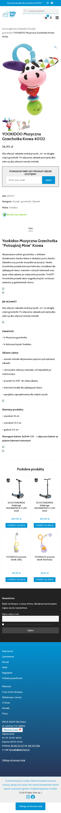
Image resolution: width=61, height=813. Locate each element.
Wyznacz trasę (11, 730)
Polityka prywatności (12, 678)
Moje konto (7, 651)
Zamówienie (8, 656)
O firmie (6, 702)
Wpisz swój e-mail (10, 614)
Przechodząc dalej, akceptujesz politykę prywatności (29, 624)
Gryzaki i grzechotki (21, 201)
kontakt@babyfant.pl (19, 749)
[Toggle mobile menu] (57, 18)
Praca (5, 713)
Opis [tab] (30, 228)
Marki (4, 667)
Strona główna (9, 28)
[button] (55, 47)
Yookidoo (13, 207)
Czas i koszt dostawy (12, 692)
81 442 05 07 (17, 745)
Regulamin (7, 672)
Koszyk (5, 662)
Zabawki (22, 28)
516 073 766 (34, 745)
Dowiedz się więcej (16, 525)
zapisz (49, 180)
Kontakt (6, 708)
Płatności (6, 686)
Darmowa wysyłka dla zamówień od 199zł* (24, 3)
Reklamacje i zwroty (12, 697)
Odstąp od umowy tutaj (13, 760)
